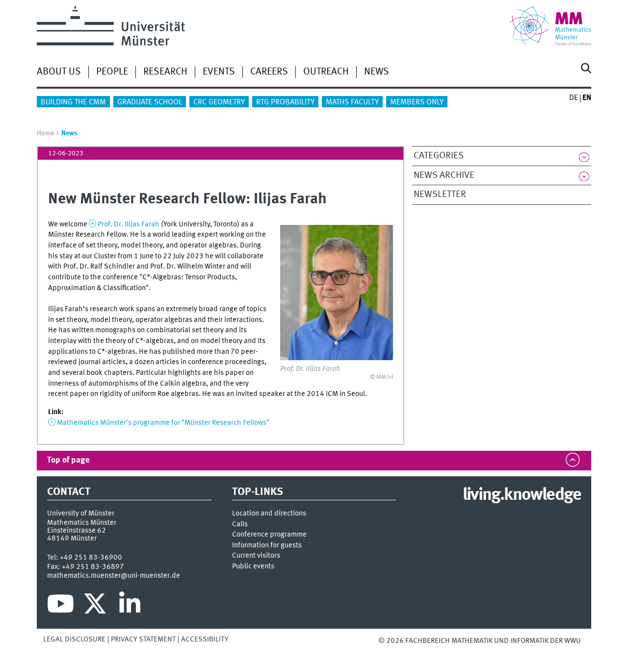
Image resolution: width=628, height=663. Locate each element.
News (376, 72)
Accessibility (205, 639)
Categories (439, 155)
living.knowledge (522, 495)
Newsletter (440, 194)
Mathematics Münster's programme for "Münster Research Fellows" (163, 423)
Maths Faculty (352, 102)
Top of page (68, 460)
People (112, 72)
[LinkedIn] (129, 606)
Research (165, 72)
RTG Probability (285, 102)
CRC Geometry (219, 102)
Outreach (326, 72)
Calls (240, 524)
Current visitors (256, 556)
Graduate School (149, 102)
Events (219, 72)
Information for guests (267, 545)
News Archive (444, 175)
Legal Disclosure (74, 639)
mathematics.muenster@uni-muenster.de (113, 576)
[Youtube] (60, 606)
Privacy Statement (143, 639)
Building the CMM (73, 102)
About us (59, 72)
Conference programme (269, 535)
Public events (253, 566)
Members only (417, 102)
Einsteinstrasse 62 (76, 531)
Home (45, 133)
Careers (269, 72)
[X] (96, 606)
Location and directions (269, 513)
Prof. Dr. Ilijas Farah (128, 224)
